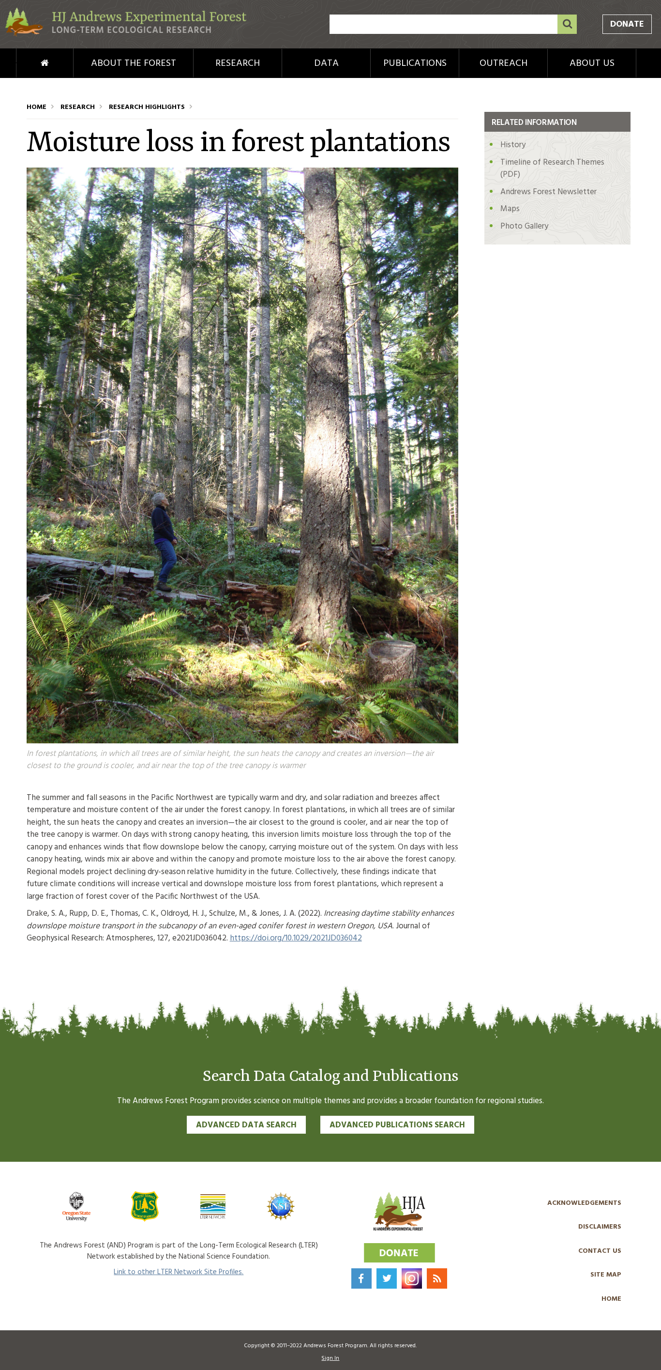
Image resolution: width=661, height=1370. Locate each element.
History (513, 145)
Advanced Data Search (246, 1125)
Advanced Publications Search (397, 1125)
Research (237, 63)
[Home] (126, 34)
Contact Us (599, 1251)
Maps (510, 209)
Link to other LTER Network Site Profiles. (178, 1272)
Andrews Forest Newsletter (548, 192)
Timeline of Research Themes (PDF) (552, 169)
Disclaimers (599, 1226)
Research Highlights (147, 107)
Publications (415, 63)
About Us (592, 63)
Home (28, 63)
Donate (627, 24)
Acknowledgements (584, 1203)
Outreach (503, 63)
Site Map (605, 1274)
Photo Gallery (524, 226)
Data (326, 63)
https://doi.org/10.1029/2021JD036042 (296, 938)
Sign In (330, 1358)
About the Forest (133, 63)
